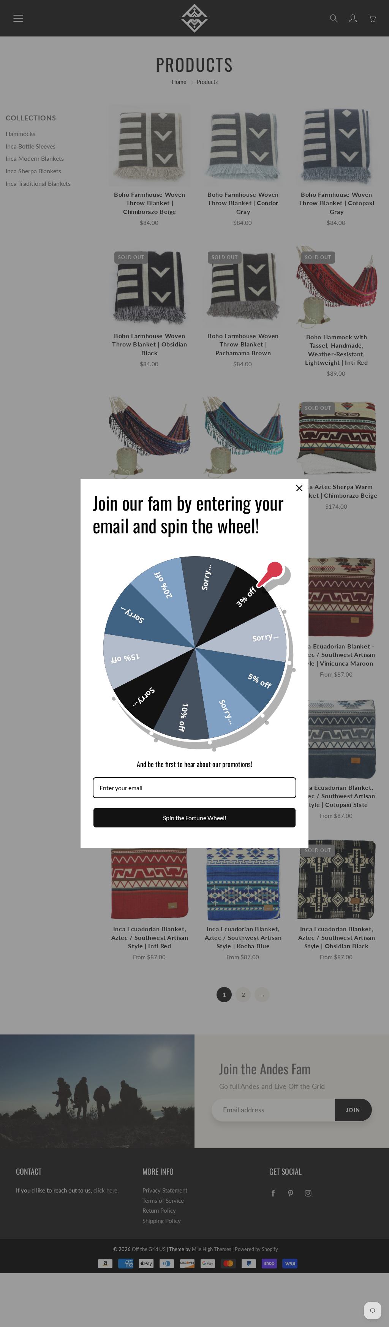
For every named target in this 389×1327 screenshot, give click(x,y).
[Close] (299, 488)
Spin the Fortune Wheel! (194, 817)
